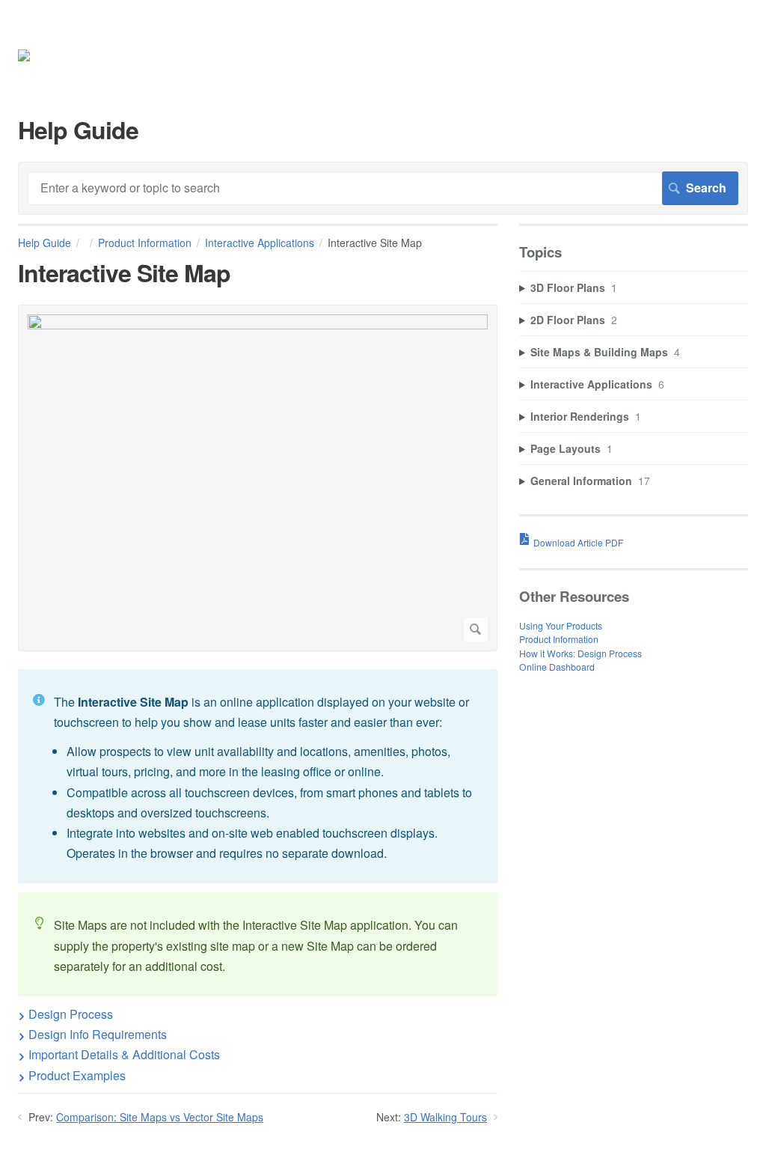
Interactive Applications (259, 242)
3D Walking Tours (445, 1116)
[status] (257, 776)
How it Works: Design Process (580, 653)
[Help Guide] (45, 58)
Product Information (145, 242)
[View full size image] (258, 477)
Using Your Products (560, 625)
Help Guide (44, 242)
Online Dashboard (557, 666)
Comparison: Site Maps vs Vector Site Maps (159, 1116)
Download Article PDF (578, 542)
